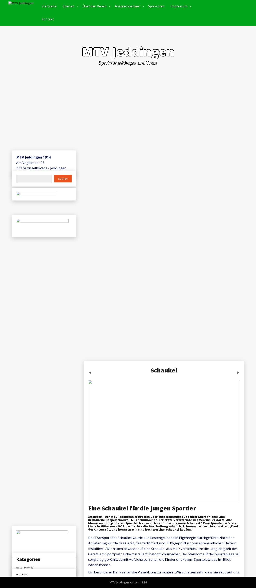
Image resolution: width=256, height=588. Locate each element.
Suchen (63, 178)
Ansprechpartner (127, 6)
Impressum (179, 6)
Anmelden (22, 574)
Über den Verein (95, 6)
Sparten (68, 6)
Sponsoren (156, 6)
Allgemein (26, 568)
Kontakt (47, 19)
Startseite (48, 6)
